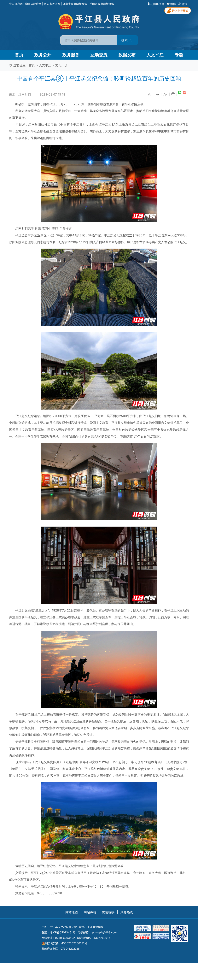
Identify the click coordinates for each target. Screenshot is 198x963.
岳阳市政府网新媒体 (102, 3)
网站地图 (71, 912)
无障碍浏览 (157, 4)
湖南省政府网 (33, 3)
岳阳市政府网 (52, 3)
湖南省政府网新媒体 (75, 3)
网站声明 (90, 912)
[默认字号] (158, 95)
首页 (19, 54)
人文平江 (155, 54)
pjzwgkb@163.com (104, 932)
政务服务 (70, 54)
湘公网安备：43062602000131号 (66, 943)
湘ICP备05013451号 (62, 932)
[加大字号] (149, 95)
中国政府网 (16, 3)
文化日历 (61, 65)
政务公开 (42, 54)
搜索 (125, 40)
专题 (179, 54)
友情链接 (108, 912)
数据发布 (127, 54)
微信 (184, 4)
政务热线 (126, 912)
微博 (173, 4)
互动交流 (99, 54)
